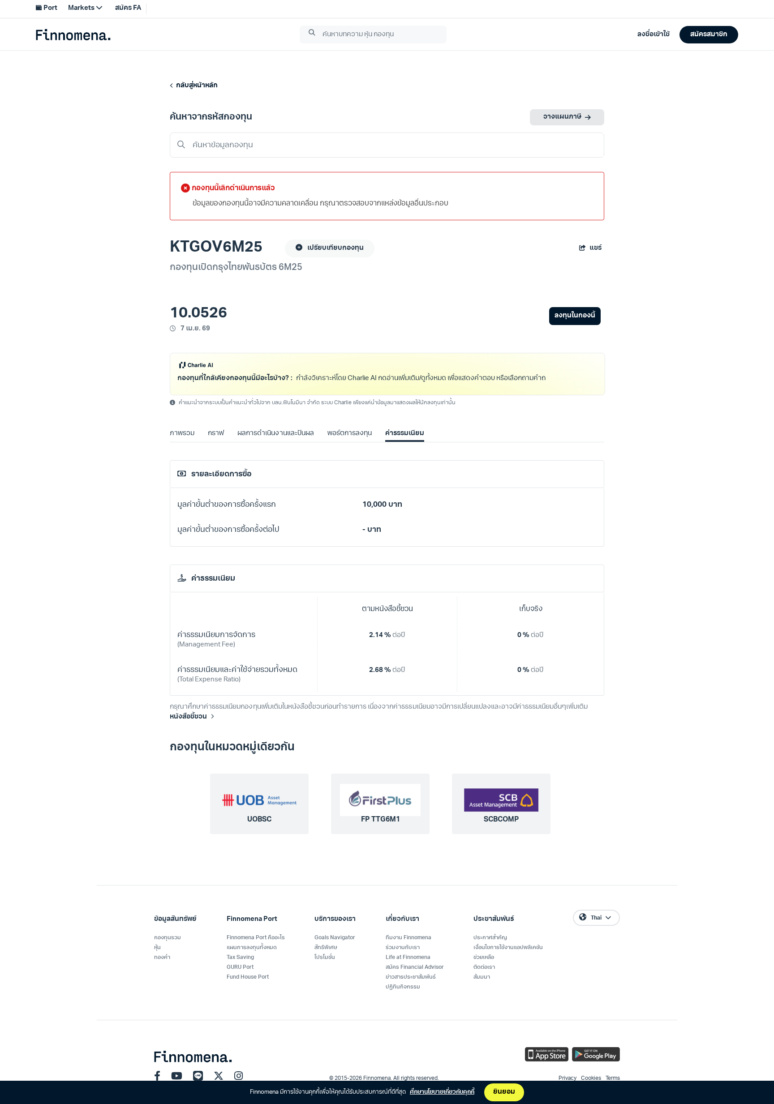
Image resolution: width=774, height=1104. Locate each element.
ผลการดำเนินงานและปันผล (275, 445)
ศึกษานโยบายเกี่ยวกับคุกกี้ (442, 1092)
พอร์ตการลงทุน (349, 445)
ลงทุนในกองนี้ (575, 315)
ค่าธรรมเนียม (404, 445)
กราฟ (216, 445)
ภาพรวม (182, 445)
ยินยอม (504, 1092)
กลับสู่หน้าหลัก (195, 85)
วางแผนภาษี (562, 117)
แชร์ (595, 248)
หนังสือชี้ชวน (188, 728)
